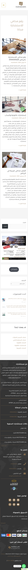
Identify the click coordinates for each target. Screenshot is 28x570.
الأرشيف (23, 280)
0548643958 (13, 417)
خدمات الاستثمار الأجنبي (19, 340)
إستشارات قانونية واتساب (15, 115)
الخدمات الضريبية (21, 348)
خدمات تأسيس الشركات (19, 337)
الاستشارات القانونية (20, 345)
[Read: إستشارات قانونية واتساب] (14, 104)
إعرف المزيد (4, 446)
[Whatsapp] (24, 566)
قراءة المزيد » (22, 90)
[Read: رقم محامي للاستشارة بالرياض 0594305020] (14, 46)
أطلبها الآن (14, 269)
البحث (24, 222)
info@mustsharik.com (15, 476)
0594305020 (13, 412)
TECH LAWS (10, 560)
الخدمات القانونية (21, 343)
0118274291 (14, 464)
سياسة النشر (11, 556)
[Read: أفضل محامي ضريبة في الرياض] (14, 160)
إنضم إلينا (3, 523)
